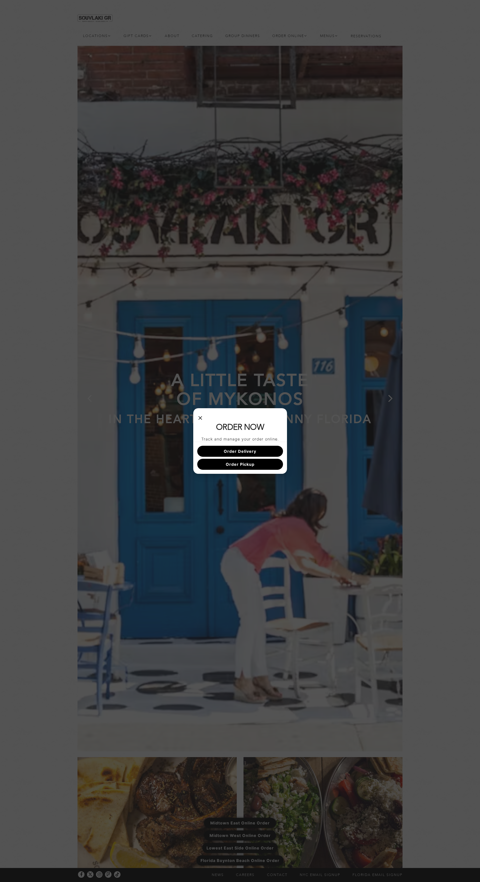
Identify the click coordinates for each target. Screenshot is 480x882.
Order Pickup (240, 464)
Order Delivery (240, 451)
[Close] (200, 417)
